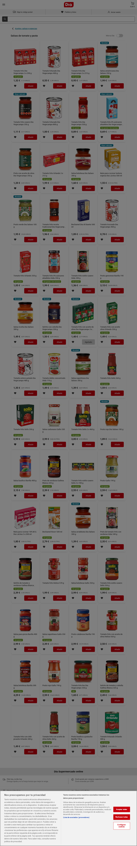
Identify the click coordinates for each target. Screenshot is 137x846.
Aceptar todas (121, 809)
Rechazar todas (121, 817)
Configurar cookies (121, 825)
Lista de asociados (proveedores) (76, 817)
